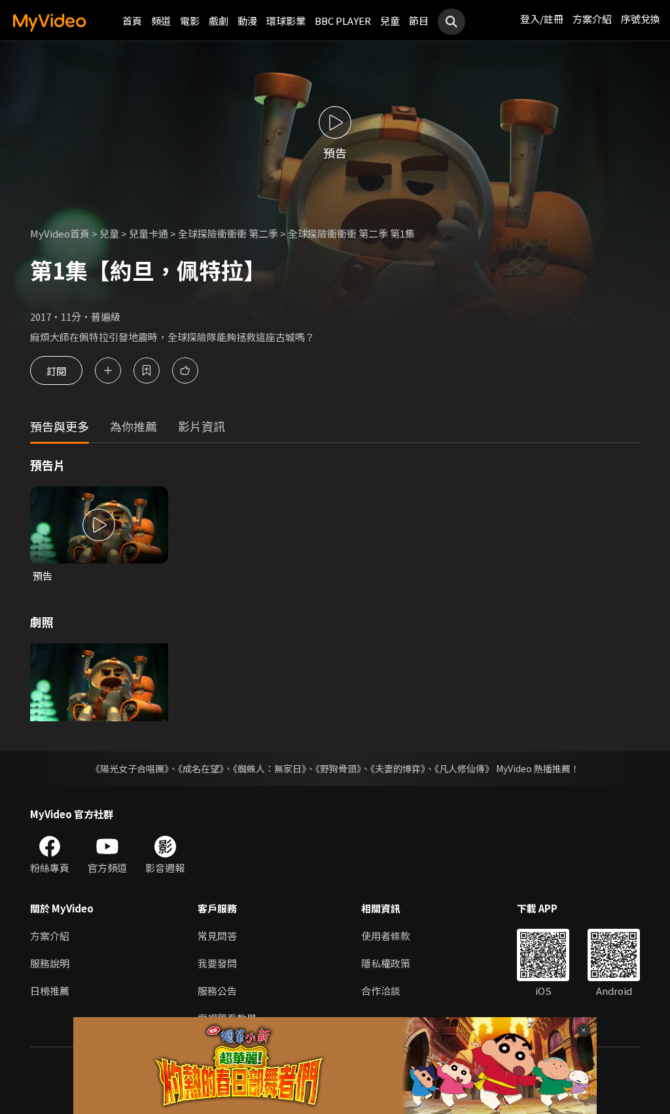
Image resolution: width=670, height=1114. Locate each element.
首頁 (132, 20)
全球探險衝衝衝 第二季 (228, 233)
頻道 (161, 20)
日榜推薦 (49, 990)
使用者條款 (385, 936)
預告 (42, 576)
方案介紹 (592, 19)
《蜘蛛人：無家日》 (269, 768)
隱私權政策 (385, 963)
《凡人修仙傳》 (464, 768)
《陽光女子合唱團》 (130, 768)
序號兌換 (640, 19)
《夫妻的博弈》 (397, 768)
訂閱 (56, 370)
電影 (190, 20)
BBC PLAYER (343, 20)
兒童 (390, 20)
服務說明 (49, 963)
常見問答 (217, 936)
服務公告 (217, 990)
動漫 (247, 20)
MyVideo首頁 (60, 233)
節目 (419, 20)
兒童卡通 (148, 233)
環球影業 (286, 20)
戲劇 (218, 20)
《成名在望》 (201, 768)
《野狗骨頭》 (338, 768)
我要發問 (217, 963)
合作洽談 (380, 990)
